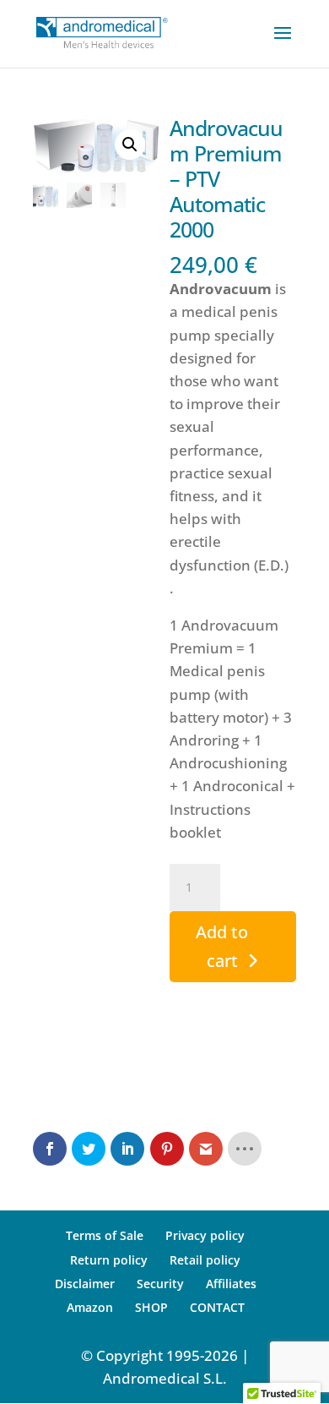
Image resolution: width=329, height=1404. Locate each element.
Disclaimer (85, 1284)
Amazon (90, 1307)
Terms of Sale (104, 1235)
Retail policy (205, 1260)
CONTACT (217, 1307)
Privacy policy (205, 1235)
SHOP (151, 1307)
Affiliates (231, 1284)
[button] (130, 144)
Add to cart (222, 946)
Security (160, 1284)
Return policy (109, 1260)
